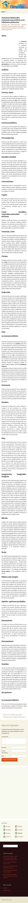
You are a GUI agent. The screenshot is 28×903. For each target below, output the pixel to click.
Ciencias (8, 826)
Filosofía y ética (16, 24)
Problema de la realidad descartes (14, 717)
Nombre (4, 747)
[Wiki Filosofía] (14, 5)
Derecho (8, 836)
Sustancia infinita (12, 28)
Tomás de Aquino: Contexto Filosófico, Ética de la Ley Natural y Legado (10, 876)
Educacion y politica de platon (12, 715)
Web (3, 756)
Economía (20, 836)
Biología (20, 826)
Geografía (8, 830)
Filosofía (20, 833)
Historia (8, 833)
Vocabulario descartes (7, 29)
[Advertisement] (10, 47)
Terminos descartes (21, 28)
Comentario (5, 736)
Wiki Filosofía (6, 899)
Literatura (20, 830)
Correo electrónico (5, 751)
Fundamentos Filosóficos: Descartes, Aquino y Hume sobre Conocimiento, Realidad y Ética (10, 858)
